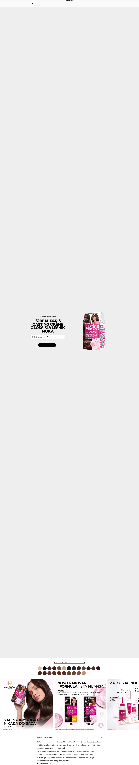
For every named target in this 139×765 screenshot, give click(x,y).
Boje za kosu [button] (72, 4)
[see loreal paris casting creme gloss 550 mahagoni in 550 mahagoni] (64, 673)
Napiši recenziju (54, 337)
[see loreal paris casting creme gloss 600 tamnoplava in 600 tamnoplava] (69, 673)
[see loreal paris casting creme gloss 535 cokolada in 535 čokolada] (59, 673)
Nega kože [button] (47, 4)
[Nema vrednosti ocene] (37, 337)
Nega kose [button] (59, 4)
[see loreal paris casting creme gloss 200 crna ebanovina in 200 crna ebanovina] (69, 668)
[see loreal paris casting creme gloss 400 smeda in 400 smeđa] (40, 673)
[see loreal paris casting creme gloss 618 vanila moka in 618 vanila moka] (59, 668)
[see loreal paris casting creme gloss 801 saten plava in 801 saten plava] (84, 673)
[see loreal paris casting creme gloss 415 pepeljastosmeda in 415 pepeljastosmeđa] (45, 673)
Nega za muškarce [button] (88, 4)
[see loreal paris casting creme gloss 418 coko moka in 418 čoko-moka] (54, 668)
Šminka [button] (34, 4)
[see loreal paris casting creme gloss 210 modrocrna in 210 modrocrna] (74, 668)
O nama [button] (102, 4)
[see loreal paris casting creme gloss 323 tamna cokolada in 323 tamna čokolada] (88, 668)
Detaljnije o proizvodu (44, 737)
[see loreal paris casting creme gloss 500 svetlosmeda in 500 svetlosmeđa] (93, 668)
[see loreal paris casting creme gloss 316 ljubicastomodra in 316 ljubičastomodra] (84, 668)
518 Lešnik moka (61, 662)
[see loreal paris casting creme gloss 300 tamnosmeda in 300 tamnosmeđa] (79, 668)
